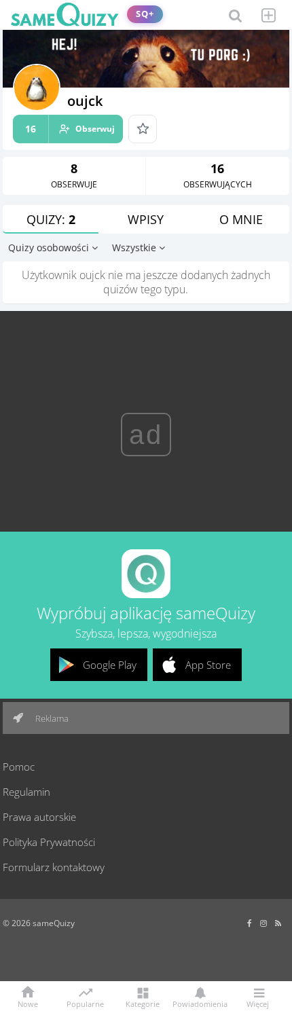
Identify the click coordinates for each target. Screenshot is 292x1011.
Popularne (85, 1003)
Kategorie (143, 1003)
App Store (208, 665)
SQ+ (145, 14)
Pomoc (19, 766)
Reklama (51, 718)
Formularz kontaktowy (54, 867)
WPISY (146, 219)
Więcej (258, 1003)
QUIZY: (50, 219)
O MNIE (241, 219)
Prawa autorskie (39, 817)
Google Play (109, 665)
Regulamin (26, 791)
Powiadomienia (199, 1003)
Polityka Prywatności (49, 842)
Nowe (28, 1003)
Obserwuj (70, 128)
